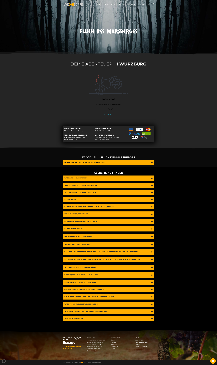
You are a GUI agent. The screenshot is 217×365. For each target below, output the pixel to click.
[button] (3, 361)
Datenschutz (114, 346)
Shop (99, 4)
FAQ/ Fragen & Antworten (142, 342)
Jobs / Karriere (139, 340)
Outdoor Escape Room (141, 346)
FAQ (148, 4)
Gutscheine (109, 4)
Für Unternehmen (126, 4)
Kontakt (141, 4)
